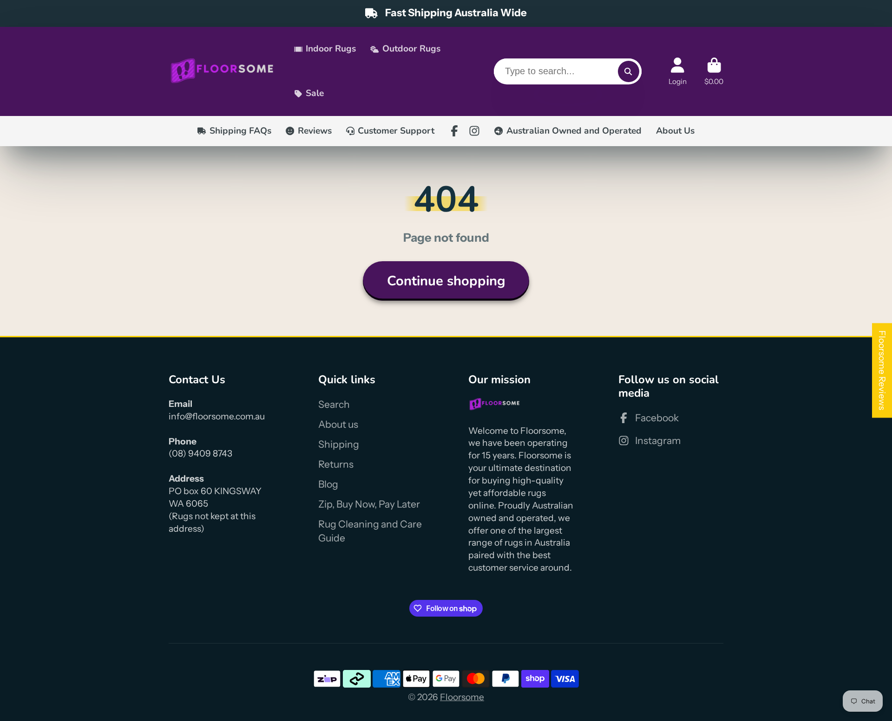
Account (678, 71)
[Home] (222, 71)
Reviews (315, 131)
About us (338, 424)
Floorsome (462, 696)
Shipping (338, 444)
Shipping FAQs (240, 131)
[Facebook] (454, 130)
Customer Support (396, 131)
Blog (328, 484)
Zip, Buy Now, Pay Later (369, 504)
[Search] (628, 71)
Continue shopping (446, 280)
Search (334, 404)
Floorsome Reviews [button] (882, 370)
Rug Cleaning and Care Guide (370, 531)
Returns (336, 464)
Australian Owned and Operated (574, 131)
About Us (675, 131)
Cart (713, 71)
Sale (315, 93)
